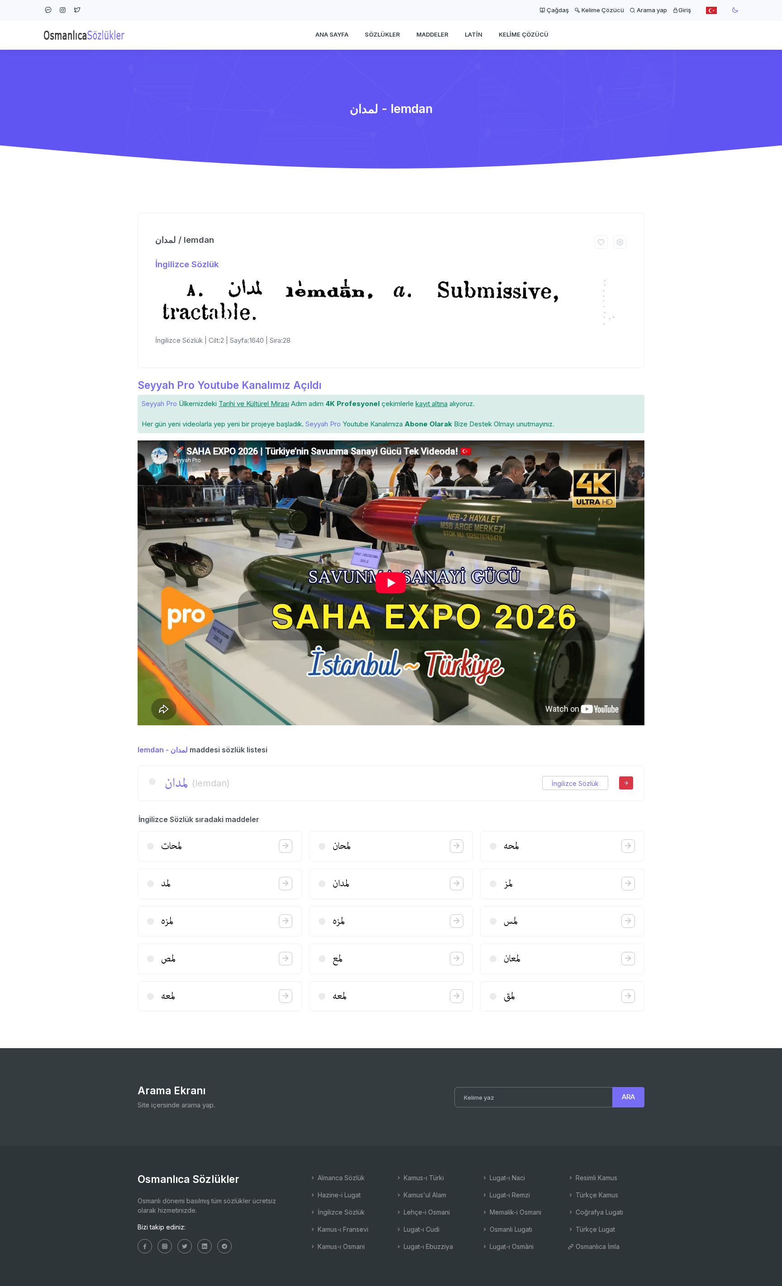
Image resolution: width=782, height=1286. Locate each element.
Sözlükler (382, 34)
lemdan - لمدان (163, 749)
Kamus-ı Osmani (340, 1246)
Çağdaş (557, 10)
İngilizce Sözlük (187, 264)
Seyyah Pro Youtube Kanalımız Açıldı (229, 385)
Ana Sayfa (331, 34)
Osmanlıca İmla (597, 1246)
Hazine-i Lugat (338, 1195)
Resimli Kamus (595, 1178)
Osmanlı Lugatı (510, 1229)
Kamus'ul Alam (424, 1195)
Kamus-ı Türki (423, 1178)
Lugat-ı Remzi (509, 1195)
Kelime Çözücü (602, 10)
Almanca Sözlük (340, 1178)
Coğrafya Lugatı (598, 1212)
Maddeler (432, 34)
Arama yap (651, 10)
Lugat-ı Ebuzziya (427, 1246)
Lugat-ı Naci (506, 1178)
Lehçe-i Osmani (426, 1212)
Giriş (684, 10)
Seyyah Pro (159, 403)
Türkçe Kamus (596, 1195)
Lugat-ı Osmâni (511, 1246)
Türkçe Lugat (594, 1229)
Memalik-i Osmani (514, 1212)
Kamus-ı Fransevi (342, 1229)
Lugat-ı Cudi (420, 1229)
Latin (473, 34)
